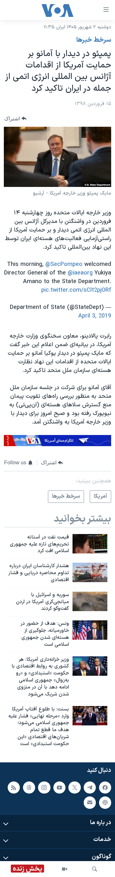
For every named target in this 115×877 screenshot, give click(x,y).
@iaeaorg (80, 273)
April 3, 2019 (94, 316)
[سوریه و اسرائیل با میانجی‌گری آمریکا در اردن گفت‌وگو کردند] (90, 601)
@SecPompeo (63, 264)
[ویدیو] (64, 869)
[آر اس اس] (14, 787)
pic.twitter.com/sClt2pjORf (76, 290)
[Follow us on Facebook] (105, 787)
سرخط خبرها (93, 40)
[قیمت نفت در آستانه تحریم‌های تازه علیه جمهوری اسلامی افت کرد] (90, 543)
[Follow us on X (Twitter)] (74, 787)
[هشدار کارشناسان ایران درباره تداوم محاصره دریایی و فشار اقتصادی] (90, 572)
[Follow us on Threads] (29, 787)
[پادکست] (105, 802)
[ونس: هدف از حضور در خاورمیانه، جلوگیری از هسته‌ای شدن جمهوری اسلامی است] (90, 630)
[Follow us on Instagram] (44, 787)
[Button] (15, 118)
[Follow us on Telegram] (90, 787)
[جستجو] (94, 869)
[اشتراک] (90, 802)
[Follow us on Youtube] (59, 787)
